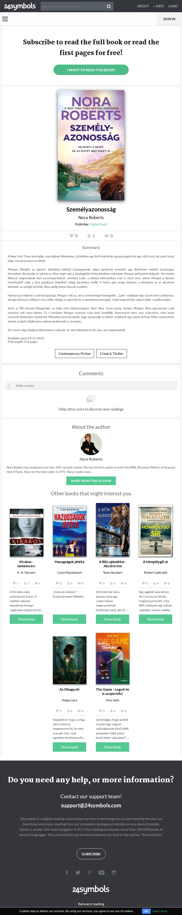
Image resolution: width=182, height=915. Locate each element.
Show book (26, 619)
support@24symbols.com (91, 805)
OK (146, 911)
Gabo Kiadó (98, 224)
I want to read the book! (91, 70)
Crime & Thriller (111, 354)
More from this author (91, 481)
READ (91, 141)
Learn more (159, 911)
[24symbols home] (20, 6)
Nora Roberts (91, 217)
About (143, 6)
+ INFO (158, 6)
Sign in (169, 19)
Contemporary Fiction (75, 354)
